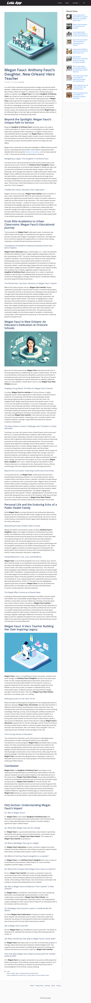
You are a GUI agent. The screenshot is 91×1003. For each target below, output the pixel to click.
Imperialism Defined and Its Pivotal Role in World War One (80, 51)
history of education (32, 152)
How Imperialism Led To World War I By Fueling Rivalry (80, 87)
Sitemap (47, 985)
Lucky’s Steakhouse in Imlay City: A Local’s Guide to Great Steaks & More (27, 975)
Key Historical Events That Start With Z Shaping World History (80, 42)
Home (60, 3)
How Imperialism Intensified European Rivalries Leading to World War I (80, 17)
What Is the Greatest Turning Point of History (80, 26)
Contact (58, 985)
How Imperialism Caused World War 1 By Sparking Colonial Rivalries (80, 69)
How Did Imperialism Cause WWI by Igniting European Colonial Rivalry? (80, 78)
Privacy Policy (39, 985)
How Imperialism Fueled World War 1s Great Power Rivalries (80, 34)
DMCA (32, 985)
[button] (84, 3)
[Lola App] (14, 3)
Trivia (8, 971)
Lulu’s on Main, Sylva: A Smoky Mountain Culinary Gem (22, 973)
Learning (75, 3)
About (53, 985)
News (67, 3)
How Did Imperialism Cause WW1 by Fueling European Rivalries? (80, 95)
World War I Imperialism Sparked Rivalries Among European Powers (80, 59)
